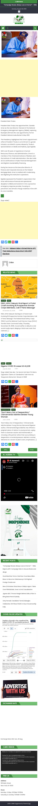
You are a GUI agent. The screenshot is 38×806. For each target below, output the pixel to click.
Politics (9, 363)
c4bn (11, 262)
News (9, 300)
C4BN (21, 310)
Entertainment (6, 409)
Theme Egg (26, 803)
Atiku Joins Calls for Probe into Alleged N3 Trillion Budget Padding (7, 450)
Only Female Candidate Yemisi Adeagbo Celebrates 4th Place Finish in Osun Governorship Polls (19, 604)
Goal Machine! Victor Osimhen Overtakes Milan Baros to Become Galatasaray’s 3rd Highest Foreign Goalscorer (19, 579)
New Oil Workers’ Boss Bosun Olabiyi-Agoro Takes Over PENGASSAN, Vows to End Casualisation (19, 587)
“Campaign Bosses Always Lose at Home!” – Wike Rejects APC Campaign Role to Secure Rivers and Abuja (19, 569)
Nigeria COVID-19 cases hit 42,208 (15, 366)
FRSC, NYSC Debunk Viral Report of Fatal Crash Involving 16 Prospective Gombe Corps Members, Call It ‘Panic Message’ (18, 305)
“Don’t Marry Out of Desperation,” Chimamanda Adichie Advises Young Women (17, 414)
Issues (3, 300)
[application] (19, 761)
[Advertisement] (19, 78)
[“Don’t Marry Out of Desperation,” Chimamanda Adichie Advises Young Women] (19, 396)
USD (12, 739)
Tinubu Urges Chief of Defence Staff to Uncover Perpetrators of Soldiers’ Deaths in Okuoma (33, 450)
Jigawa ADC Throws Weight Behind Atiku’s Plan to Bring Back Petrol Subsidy (19, 595)
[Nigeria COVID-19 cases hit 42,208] (19, 350)
